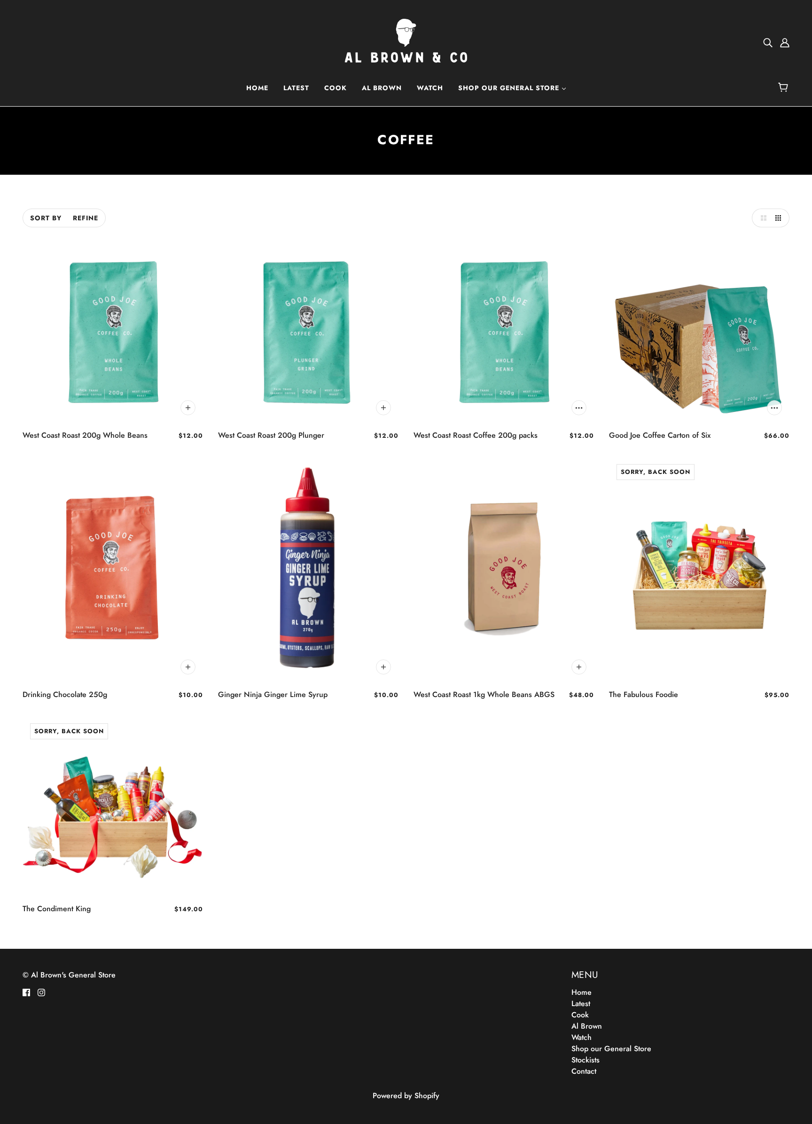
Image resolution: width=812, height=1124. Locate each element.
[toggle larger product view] (761, 218)
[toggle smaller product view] (780, 218)
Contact (583, 1071)
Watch (581, 1037)
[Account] (784, 42)
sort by (46, 218)
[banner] (406, 41)
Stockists (585, 1059)
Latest (580, 1003)
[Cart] (784, 87)
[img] (767, 42)
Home (581, 992)
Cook (580, 1014)
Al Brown (586, 1026)
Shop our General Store (611, 1048)
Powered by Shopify (406, 1095)
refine (85, 218)
